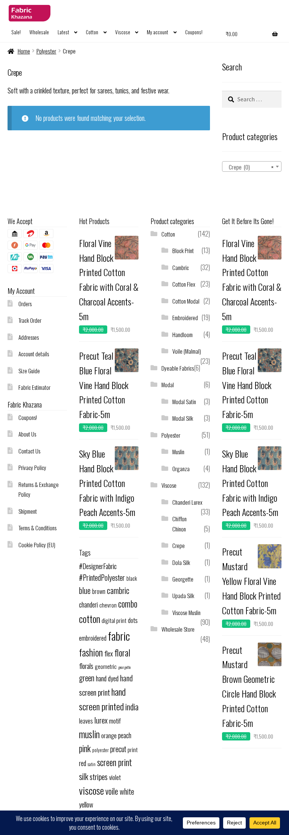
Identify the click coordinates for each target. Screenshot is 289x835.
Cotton (92, 32)
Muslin (178, 451)
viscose (91, 790)
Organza (181, 468)
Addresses (28, 337)
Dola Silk (181, 562)
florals (86, 666)
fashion (91, 652)
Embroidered (185, 317)
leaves (86, 720)
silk (83, 776)
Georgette (182, 579)
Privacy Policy (32, 467)
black (131, 578)
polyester (100, 750)
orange (109, 735)
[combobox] (251, 166)
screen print (114, 762)
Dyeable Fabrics (177, 368)
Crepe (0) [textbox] (249, 166)
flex (108, 653)
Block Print (183, 250)
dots (133, 620)
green (86, 678)
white (127, 791)
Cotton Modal (185, 301)
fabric (119, 635)
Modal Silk (182, 418)
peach (124, 735)
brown (98, 591)
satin (92, 764)
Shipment (27, 511)
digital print (114, 620)
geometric (106, 666)
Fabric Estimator (34, 387)
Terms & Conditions (37, 528)
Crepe (178, 545)
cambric (118, 590)
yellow (86, 804)
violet (115, 777)
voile (111, 791)
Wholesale (39, 32)
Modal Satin (184, 401)
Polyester (46, 50)
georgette (124, 667)
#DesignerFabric (98, 566)
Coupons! (193, 32)
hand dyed (107, 678)
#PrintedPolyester (102, 577)
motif (115, 720)
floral (122, 652)
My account (157, 32)
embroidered (92, 638)
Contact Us (29, 451)
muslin (89, 734)
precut (118, 748)
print (133, 749)
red (82, 763)
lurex (101, 720)
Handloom (182, 334)
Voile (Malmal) (186, 351)
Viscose (122, 32)
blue (85, 590)
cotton (89, 618)
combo (127, 603)
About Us (27, 434)
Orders (25, 303)
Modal (167, 384)
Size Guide (29, 370)
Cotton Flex (183, 284)
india (131, 706)
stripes (99, 776)
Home (24, 50)
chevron (108, 604)
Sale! (16, 32)
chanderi (88, 604)
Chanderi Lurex (187, 502)
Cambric (180, 267)
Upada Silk (183, 595)
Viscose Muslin (186, 612)
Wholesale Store (178, 629)
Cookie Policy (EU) (36, 544)
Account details (33, 354)
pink (85, 748)
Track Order (29, 320)
